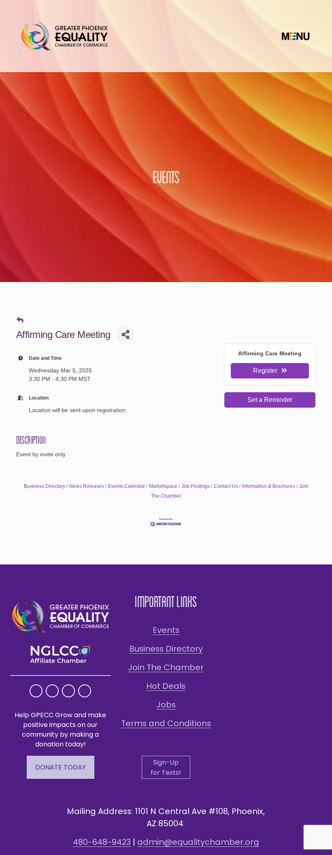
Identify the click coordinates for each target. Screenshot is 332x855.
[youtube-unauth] (68, 690)
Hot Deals (165, 686)
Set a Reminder (269, 399)
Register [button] (265, 370)
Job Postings (195, 486)
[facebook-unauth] (52, 690)
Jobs (166, 704)
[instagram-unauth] (36, 690)
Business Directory (44, 486)
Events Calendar (126, 486)
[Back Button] (20, 320)
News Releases (86, 486)
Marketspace (163, 486)
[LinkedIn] (84, 690)
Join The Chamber (166, 667)
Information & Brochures (268, 486)
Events (166, 630)
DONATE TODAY (60, 767)
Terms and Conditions (166, 723)
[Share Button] (125, 334)
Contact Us (226, 486)
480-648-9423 (102, 842)
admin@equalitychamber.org (198, 842)
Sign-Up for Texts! (166, 767)
